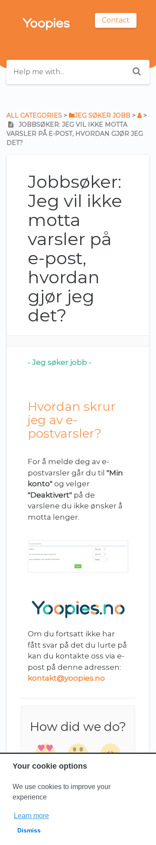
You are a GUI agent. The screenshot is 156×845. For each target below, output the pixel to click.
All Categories (34, 115)
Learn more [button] (31, 815)
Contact (116, 20)
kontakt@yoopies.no (66, 678)
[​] (139, 115)
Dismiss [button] (29, 830)
